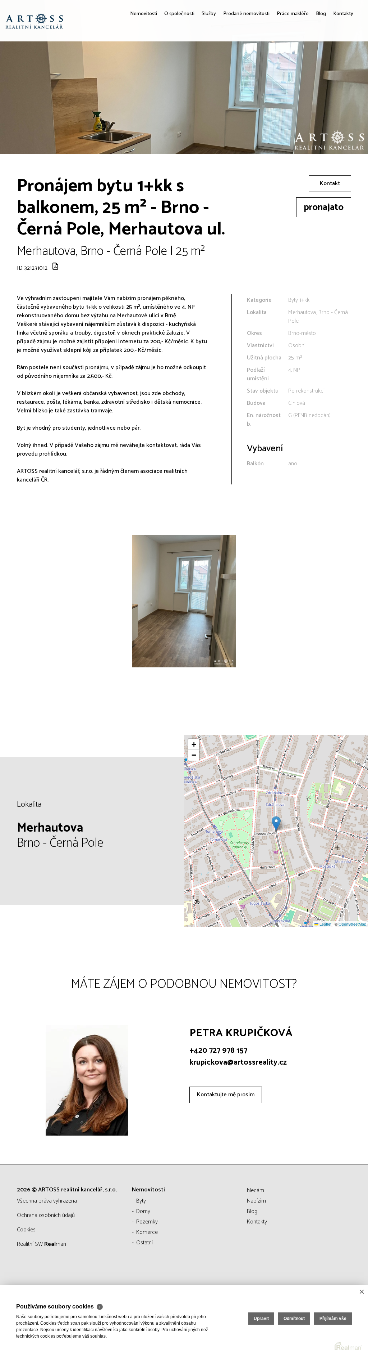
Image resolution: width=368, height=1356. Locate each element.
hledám (255, 1190)
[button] (276, 823)
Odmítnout (294, 1318)
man (55, 1244)
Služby (183, 65)
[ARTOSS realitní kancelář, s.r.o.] (59, 20)
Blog (315, 65)
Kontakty (341, 65)
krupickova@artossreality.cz (238, 1062)
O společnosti (149, 65)
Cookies (26, 1230)
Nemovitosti (107, 65)
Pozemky (147, 1222)
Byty (141, 1201)
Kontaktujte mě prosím (225, 1095)
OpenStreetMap (352, 924)
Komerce (147, 1232)
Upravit (261, 1318)
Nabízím (256, 1201)
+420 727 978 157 (218, 1050)
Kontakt (330, 183)
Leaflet (324, 924)
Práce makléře (282, 65)
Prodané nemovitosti (227, 65)
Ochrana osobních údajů (46, 1215)
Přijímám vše (332, 1318)
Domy (143, 1211)
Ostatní (144, 1243)
